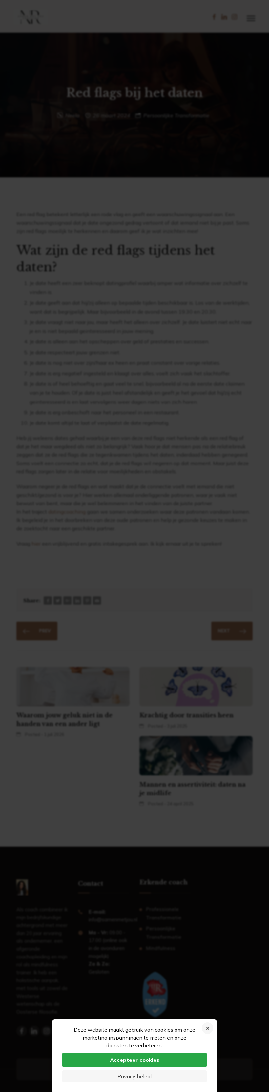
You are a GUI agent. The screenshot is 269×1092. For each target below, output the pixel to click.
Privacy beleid (134, 1076)
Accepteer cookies (134, 1060)
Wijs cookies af (207, 1028)
